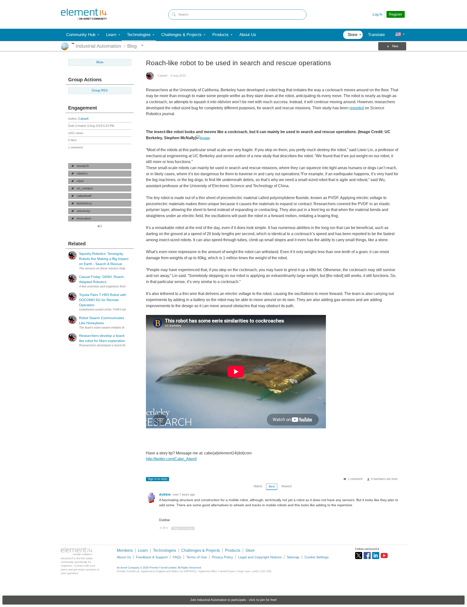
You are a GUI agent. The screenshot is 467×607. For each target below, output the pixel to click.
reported (357, 108)
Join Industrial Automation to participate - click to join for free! (233, 600)
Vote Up (161, 528)
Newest (286, 486)
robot (80, 181)
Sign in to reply (157, 479)
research (83, 166)
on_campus (85, 188)
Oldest (257, 486)
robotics (82, 173)
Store (250, 550)
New (395, 46)
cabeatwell (84, 196)
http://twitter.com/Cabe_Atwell (171, 459)
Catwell (83, 118)
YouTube (384, 555)
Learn (143, 550)
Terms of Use (196, 557)
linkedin (375, 555)
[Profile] (398, 35)
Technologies (164, 550)
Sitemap (293, 557)
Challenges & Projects (200, 550)
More (73, 43)
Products (232, 550)
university (83, 211)
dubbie (165, 494)
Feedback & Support (152, 557)
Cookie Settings (317, 557)
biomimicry (84, 203)
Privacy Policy (222, 557)
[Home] (84, 14)
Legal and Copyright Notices (260, 557)
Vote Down (167, 528)
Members (125, 550)
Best (272, 486)
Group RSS (100, 90)
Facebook (367, 555)
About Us (124, 557)
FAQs (177, 557)
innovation (84, 218)
